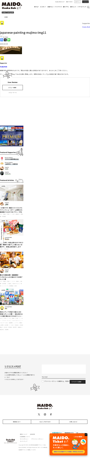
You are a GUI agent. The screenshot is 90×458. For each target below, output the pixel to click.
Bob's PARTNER (45, 422)
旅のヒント (73, 7)
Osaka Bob (86, 27)
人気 (13, 214)
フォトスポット (16, 320)
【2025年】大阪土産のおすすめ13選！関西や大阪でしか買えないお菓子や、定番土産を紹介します (11, 244)
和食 (9, 283)
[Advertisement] (11, 110)
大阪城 (16, 325)
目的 (16, 286)
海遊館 (6, 329)
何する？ (36, 7)
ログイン (77, 1)
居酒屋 (11, 286)
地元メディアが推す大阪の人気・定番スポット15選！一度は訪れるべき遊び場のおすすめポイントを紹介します (11, 314)
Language (85, 1)
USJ (1, 318)
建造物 (1, 329)
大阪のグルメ (15, 283)
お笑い (5, 318)
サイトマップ (23, 441)
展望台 (17, 214)
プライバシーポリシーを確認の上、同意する (57, 381)
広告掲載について (25, 436)
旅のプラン (66, 7)
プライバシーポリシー (37, 439)
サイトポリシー (24, 439)
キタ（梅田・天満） (5, 214)
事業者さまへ (17, 422)
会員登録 (32, 434)
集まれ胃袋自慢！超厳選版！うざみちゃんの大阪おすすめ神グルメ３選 (11, 277)
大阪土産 (6, 249)
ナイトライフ (58, 7)
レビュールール (13, 92)
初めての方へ (69, 1)
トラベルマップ (82, 7)
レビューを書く (12, 87)
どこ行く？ (43, 7)
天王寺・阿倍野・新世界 (10, 327)
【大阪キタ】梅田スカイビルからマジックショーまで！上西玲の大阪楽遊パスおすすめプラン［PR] (11, 210)
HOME (6, 17)
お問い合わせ (73, 422)
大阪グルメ (50, 7)
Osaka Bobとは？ (60, 1)
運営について (23, 434)
